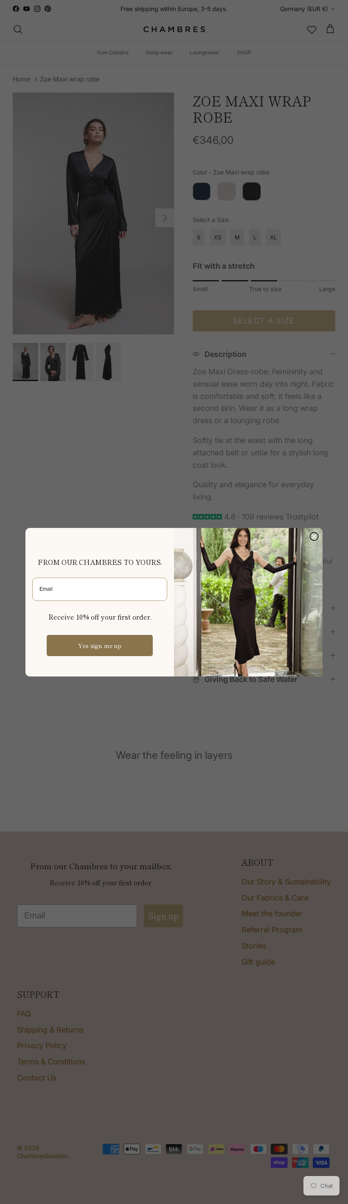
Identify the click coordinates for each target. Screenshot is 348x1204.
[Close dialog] (314, 536)
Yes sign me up (99, 645)
